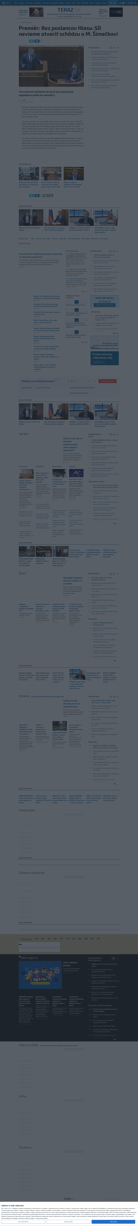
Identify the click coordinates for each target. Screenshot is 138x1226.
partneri (10, 1208)
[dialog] (69, 1214)
